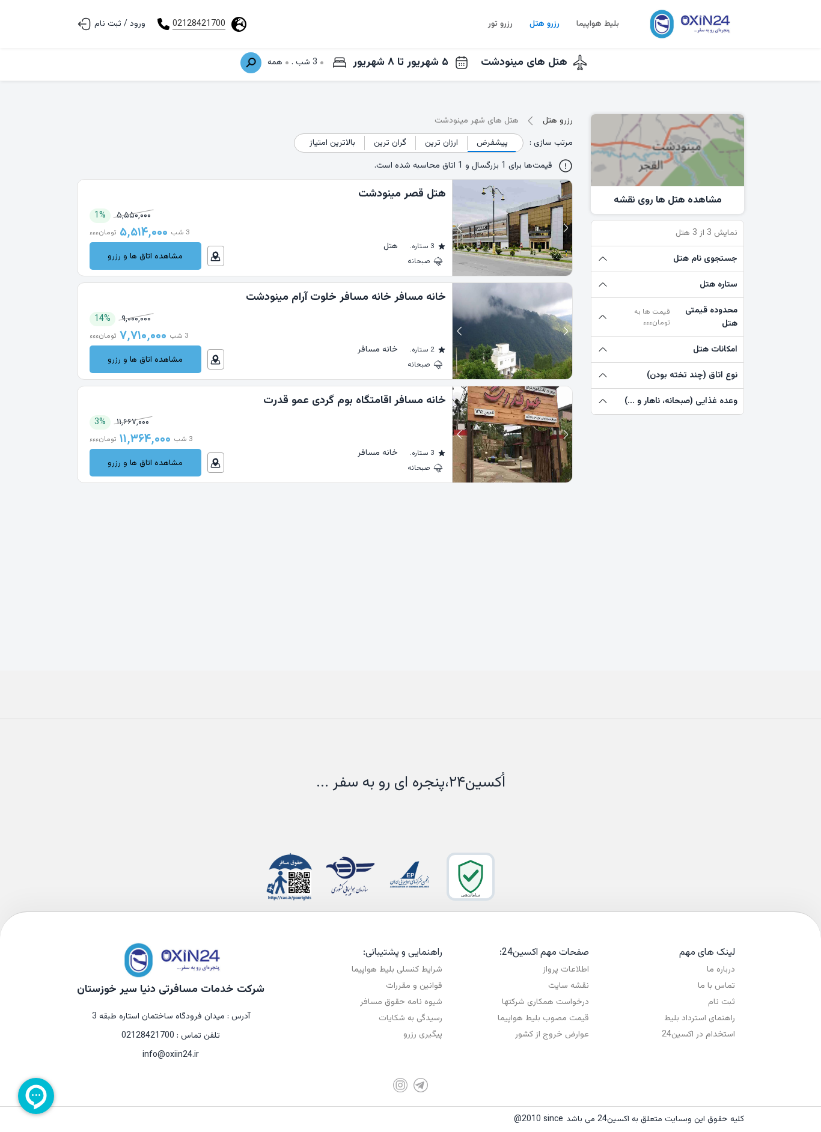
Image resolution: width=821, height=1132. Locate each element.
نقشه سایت (568, 986)
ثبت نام (721, 1002)
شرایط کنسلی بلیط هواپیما (397, 969)
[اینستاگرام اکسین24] (400, 1085)
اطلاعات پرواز (566, 969)
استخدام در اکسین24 (698, 1034)
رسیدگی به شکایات (410, 1018)
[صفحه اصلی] (688, 24)
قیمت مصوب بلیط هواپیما (543, 1018)
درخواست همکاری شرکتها (545, 1002)
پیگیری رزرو (422, 1034)
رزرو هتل (545, 24)
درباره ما (721, 969)
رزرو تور (500, 24)
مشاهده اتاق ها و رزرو (145, 256)
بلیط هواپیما (597, 24)
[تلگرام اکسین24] (421, 1085)
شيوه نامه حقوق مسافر (401, 1002)
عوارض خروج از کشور (552, 1034)
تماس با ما (716, 986)
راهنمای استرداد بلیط (699, 1018)
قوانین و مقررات (414, 986)
